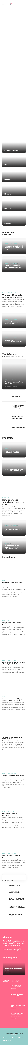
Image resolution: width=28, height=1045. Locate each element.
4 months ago (14, 386)
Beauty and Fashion (9, 118)
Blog (13, 1037)
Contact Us (7, 1040)
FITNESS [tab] (8, 356)
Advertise (20, 1037)
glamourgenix (8, 386)
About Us (6, 1037)
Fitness (7, 379)
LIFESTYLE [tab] (14, 356)
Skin (3, 33)
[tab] (6, 981)
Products (5, 76)
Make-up (19, 496)
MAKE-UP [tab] (20, 356)
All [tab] (3, 356)
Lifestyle (14, 379)
